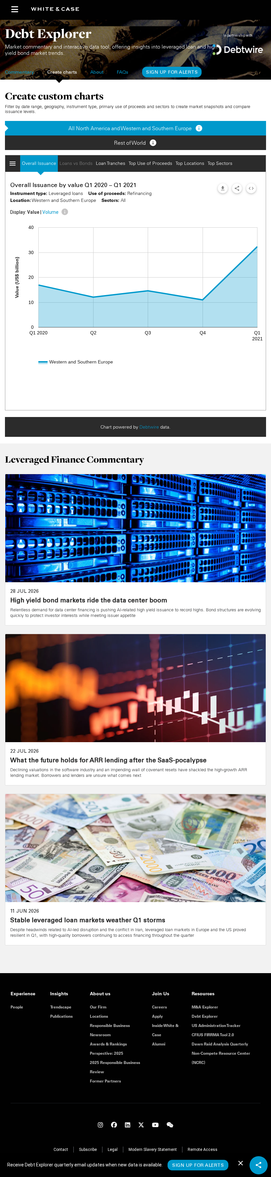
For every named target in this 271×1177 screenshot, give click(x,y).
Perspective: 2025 (106, 1053)
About (96, 72)
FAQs (122, 72)
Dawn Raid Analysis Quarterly (220, 1044)
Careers (159, 1007)
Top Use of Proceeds (150, 163)
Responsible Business (110, 1025)
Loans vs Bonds (76, 163)
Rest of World (135, 143)
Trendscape (60, 1007)
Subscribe (88, 1149)
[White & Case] (57, 9)
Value (33, 212)
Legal (113, 1149)
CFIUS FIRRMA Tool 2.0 (213, 1034)
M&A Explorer (205, 1007)
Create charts (62, 72)
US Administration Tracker (216, 1025)
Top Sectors (220, 163)
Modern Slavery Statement (153, 1149)
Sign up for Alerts (172, 72)
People (17, 1007)
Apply (157, 1016)
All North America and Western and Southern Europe (135, 128)
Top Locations (189, 163)
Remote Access (202, 1149)
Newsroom (100, 1034)
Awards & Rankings (108, 1044)
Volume (50, 212)
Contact (61, 1149)
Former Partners (105, 1081)
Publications (61, 1016)
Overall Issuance (39, 163)
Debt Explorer (205, 1016)
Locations (99, 1016)
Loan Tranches (110, 163)
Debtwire (149, 427)
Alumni (158, 1044)
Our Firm (98, 1007)
